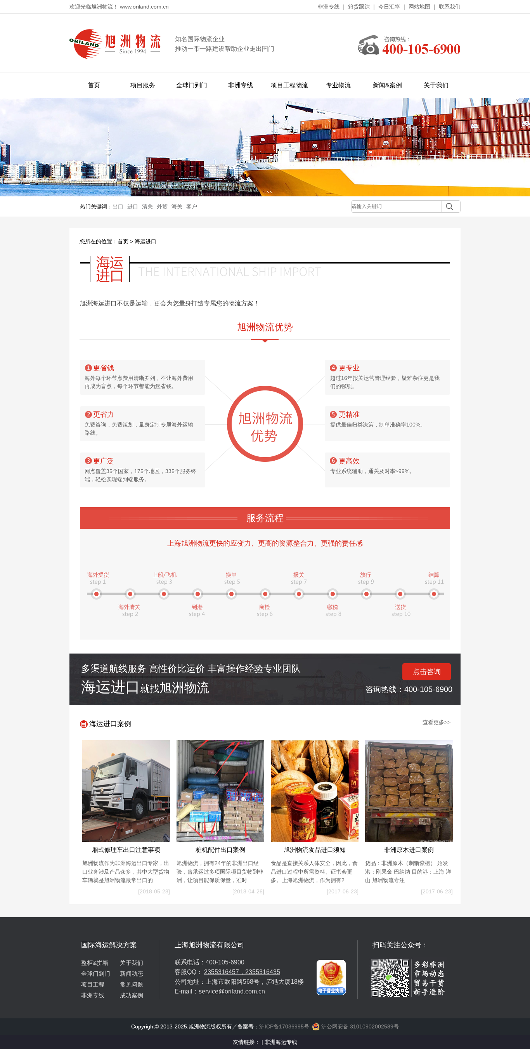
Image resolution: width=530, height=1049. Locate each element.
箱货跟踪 (359, 6)
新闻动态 (131, 973)
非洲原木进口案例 (409, 849)
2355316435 (262, 972)
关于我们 (436, 85)
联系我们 (450, 6)
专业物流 (338, 85)
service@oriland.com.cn (232, 991)
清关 (147, 206)
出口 (118, 206)
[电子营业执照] (331, 943)
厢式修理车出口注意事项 (126, 849)
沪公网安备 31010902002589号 (359, 1026)
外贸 (162, 206)
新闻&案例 (387, 85)
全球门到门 (191, 85)
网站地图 (419, 6)
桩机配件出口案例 (220, 849)
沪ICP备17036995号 (284, 1026)
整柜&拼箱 (94, 962)
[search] (448, 206)
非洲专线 (328, 6)
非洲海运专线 (281, 1042)
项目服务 (142, 85)
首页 (94, 85)
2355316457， (224, 972)
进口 (132, 206)
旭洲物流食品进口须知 (315, 849)
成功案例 (131, 995)
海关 (176, 206)
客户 (191, 206)
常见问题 (131, 984)
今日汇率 (389, 6)
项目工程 (92, 984)
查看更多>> (436, 722)
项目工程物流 (289, 85)
